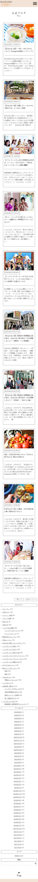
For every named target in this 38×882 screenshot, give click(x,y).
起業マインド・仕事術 (12, 695)
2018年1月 (17, 825)
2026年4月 (18, 725)
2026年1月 (18, 734)
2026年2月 (18, 731)
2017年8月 (18, 841)
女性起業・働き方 (8, 686)
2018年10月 (17, 797)
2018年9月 (17, 800)
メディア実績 (6, 618)
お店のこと (6, 612)
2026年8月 (18, 712)
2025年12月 (18, 737)
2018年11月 (17, 794)
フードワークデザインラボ (13, 689)
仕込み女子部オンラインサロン (12, 643)
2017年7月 (18, 844)
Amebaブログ (19, 856)
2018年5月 (17, 813)
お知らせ (5, 625)
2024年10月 (18, 750)
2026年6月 (18, 718)
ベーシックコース (10, 634)
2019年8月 (17, 766)
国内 (6, 671)
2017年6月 (18, 847)
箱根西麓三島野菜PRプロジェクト (15, 704)
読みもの (5, 622)
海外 (6, 674)
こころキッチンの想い (9, 646)
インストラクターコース (12, 631)
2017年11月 (18, 832)
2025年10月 (18, 744)
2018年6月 (17, 810)
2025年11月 (18, 740)
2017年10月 (18, 835)
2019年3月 (17, 781)
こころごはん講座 (8, 628)
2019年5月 (17, 775)
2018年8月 (17, 803)
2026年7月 (18, 715)
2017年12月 (17, 829)
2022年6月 (18, 753)
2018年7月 (17, 807)
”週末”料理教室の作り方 (12, 692)
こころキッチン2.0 (8, 701)
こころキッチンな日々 (9, 649)
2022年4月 (18, 759)
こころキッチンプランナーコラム (13, 659)
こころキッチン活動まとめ (10, 662)
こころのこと (6, 683)
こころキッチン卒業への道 (10, 653)
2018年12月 (17, 791)
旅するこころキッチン (9, 668)
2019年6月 (17, 772)
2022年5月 (18, 756)
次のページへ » (31, 599)
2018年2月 (17, 822)
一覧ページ (19, 599)
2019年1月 (18, 788)
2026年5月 (18, 722)
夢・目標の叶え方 (10, 698)
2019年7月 (17, 769)
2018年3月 (17, 819)
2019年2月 (17, 785)
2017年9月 (17, 838)
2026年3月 (18, 728)
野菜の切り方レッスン (9, 637)
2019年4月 (17, 778)
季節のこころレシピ (11, 680)
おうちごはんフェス (8, 665)
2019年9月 (18, 762)
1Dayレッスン (6, 640)
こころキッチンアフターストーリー (13, 656)
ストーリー (6, 609)
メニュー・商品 (7, 615)
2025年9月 (18, 747)
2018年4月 (17, 816)
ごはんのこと (6, 677)
